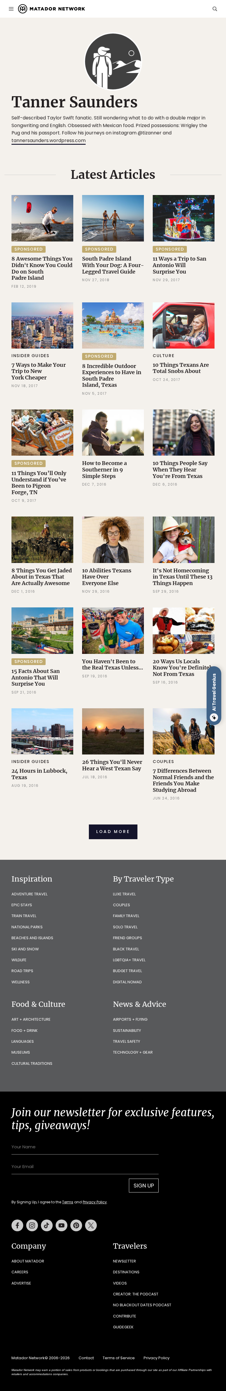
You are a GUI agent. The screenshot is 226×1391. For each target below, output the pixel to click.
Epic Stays (21, 905)
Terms (67, 1202)
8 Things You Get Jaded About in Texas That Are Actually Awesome (41, 577)
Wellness (20, 982)
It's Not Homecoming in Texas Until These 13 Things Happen (182, 577)
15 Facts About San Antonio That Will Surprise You (35, 677)
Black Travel (126, 949)
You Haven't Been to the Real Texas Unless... (112, 664)
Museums (20, 1052)
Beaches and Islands (32, 938)
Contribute (124, 1316)
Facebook (17, 1225)
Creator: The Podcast (135, 1294)
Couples (163, 761)
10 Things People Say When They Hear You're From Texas (180, 469)
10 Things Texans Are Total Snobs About (181, 368)
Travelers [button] (130, 1246)
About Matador (27, 1261)
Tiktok (47, 1225)
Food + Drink (24, 1030)
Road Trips (22, 971)
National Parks (27, 927)
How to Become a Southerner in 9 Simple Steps (104, 469)
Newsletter (124, 1261)
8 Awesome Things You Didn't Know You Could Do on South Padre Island (42, 268)
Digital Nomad (127, 982)
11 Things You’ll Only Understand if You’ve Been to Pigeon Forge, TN (38, 483)
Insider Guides (30, 356)
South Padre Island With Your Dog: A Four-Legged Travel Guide (113, 265)
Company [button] (28, 1246)
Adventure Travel (29, 894)
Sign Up (144, 1185)
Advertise (21, 1283)
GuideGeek (123, 1327)
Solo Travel (125, 927)
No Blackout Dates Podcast (142, 1305)
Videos (120, 1283)
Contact (86, 1358)
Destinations (126, 1272)
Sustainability (127, 1030)
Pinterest (76, 1225)
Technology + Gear (133, 1052)
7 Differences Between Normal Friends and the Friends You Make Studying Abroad (183, 780)
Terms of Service (119, 1358)
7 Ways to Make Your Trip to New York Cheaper (38, 371)
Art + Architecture (31, 1019)
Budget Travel (127, 971)
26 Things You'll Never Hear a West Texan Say (112, 765)
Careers (19, 1272)
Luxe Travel (124, 894)
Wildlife (18, 960)
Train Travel (23, 916)
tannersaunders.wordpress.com (48, 140)
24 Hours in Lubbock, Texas (39, 774)
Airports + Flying (130, 1019)
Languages (22, 1041)
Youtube (61, 1225)
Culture (163, 356)
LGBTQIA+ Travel (129, 960)
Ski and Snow (25, 949)
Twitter (91, 1225)
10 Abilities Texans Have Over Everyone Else (106, 577)
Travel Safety (126, 1041)
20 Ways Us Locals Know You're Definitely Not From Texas (183, 667)
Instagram (32, 1225)
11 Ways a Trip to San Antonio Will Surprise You (179, 265)
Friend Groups (127, 938)
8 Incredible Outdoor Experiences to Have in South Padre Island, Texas (111, 376)
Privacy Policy (95, 1202)
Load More (113, 831)
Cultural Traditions (31, 1063)
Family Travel (126, 916)
